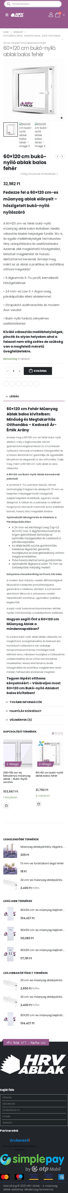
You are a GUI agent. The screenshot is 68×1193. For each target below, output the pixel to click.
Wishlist (8, 1122)
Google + (24, 383)
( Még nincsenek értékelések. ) (39, 174)
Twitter (12, 383)
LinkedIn (18, 383)
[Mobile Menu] (7, 15)
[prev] (57, 156)
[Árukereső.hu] (20, 1141)
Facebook (6, 383)
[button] (7, 90)
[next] (62, 156)
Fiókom (7, 1097)
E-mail (30, 383)
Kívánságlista (11, 1110)
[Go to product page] (10, 851)
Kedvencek (9, 1103)
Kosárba (40, 371)
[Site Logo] (17, 15)
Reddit (36, 383)
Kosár (6, 1116)
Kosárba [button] (6, 806)
